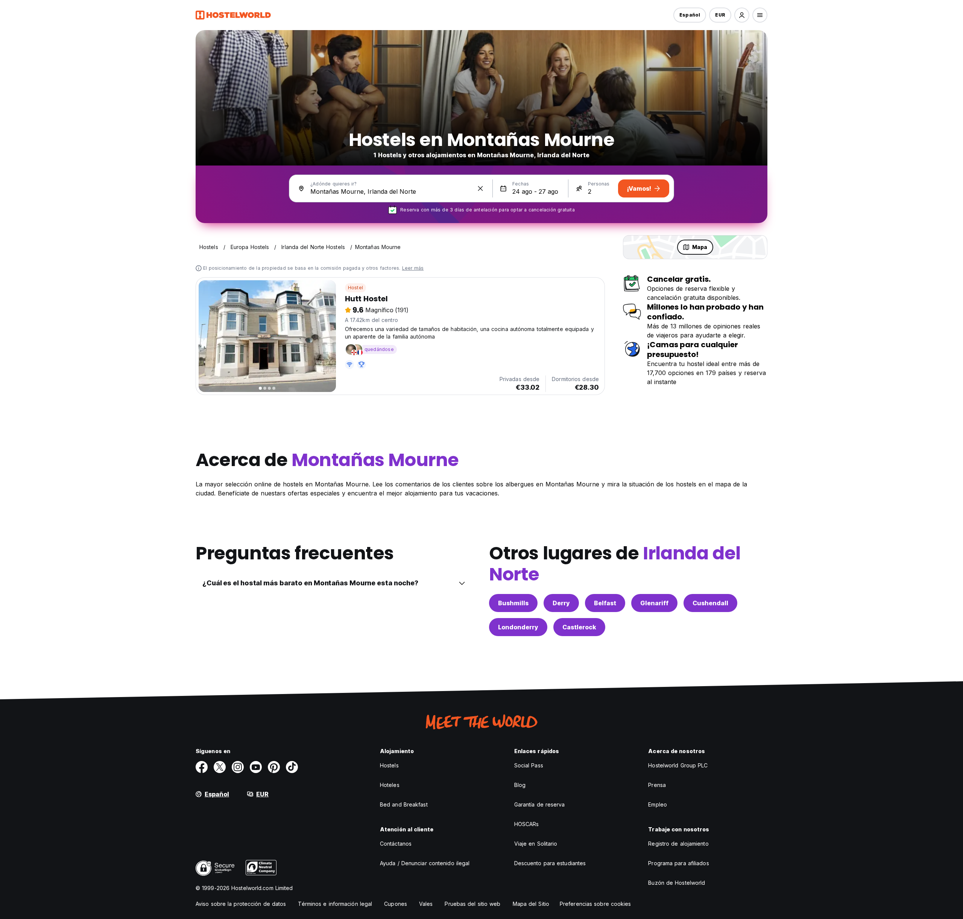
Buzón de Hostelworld (676, 883)
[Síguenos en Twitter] (220, 767)
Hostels (389, 765)
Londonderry (518, 627)
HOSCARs (526, 824)
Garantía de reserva (539, 804)
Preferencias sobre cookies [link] (595, 904)
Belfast (605, 603)
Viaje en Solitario (535, 843)
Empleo (657, 804)
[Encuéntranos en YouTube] (256, 767)
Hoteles (389, 785)
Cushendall (710, 603)
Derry (561, 603)
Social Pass (528, 765)
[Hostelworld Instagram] (238, 767)
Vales (426, 904)
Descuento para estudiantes (550, 863)
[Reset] (480, 188)
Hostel (355, 287)
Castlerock (579, 627)
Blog (520, 785)
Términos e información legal (335, 904)
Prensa (657, 785)
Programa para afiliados (678, 863)
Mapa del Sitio (531, 904)
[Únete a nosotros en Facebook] (202, 767)
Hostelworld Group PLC (678, 765)
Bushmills (513, 603)
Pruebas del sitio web (472, 904)
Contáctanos (396, 843)
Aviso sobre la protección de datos (241, 904)
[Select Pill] (741, 15)
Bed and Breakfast (404, 804)
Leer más (413, 268)
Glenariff (654, 603)
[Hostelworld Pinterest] (274, 767)
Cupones (395, 904)
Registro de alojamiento (678, 843)
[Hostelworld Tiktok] (292, 767)
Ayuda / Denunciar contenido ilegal (424, 863)
